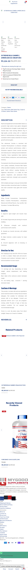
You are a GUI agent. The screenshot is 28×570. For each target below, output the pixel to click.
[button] (25, 2)
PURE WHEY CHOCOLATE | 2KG (11, 459)
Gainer (9, 107)
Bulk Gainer (7, 109)
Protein (4, 462)
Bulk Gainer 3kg (15, 109)
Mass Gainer (13, 111)
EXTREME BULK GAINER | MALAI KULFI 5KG (14, 385)
